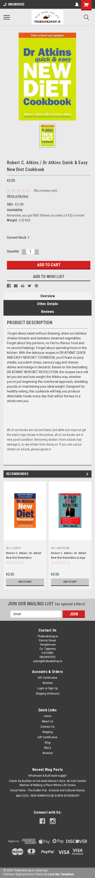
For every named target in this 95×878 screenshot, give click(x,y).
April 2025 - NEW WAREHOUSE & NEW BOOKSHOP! (47, 795)
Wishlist (47, 683)
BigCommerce (25, 874)
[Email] (16, 286)
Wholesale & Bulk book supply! (47, 775)
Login (40, 688)
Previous (81, 474)
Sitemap (41, 870)
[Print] (22, 286)
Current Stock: (18, 237)
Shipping (47, 732)
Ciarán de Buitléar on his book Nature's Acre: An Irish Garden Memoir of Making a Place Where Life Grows (47, 783)
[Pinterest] (36, 286)
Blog (47, 742)
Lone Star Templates (61, 874)
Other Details (47, 304)
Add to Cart (25, 582)
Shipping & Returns (47, 693)
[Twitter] (29, 286)
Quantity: (13, 251)
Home (47, 716)
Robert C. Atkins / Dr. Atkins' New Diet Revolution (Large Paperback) (69, 558)
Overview (47, 296)
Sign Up (53, 688)
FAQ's (47, 747)
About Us (47, 721)
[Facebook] (9, 286)
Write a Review (17, 196)
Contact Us (47, 726)
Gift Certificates (47, 677)
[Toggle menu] (6, 17)
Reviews (47, 311)
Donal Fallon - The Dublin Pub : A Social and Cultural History (47, 790)
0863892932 (16, 4)
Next (88, 474)
